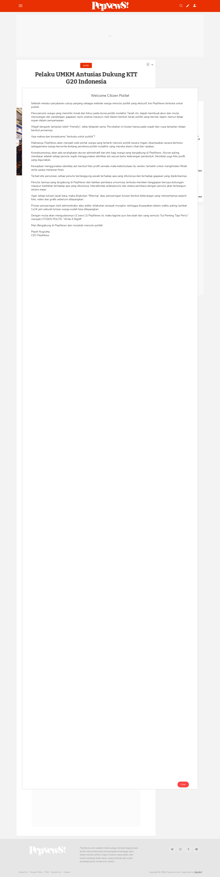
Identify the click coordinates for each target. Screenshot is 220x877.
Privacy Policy (36, 872)
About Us (23, 872)
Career (67, 872)
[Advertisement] (110, 36)
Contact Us (56, 872)
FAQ (47, 872)
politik (86, 65)
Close (183, 784)
